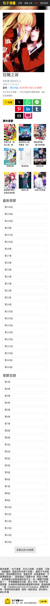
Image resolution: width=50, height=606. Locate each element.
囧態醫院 (6, 572)
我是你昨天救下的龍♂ (23, 572)
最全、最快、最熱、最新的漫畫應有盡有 (24, 603)
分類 (20, 3)
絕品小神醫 (42, 577)
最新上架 (28, 3)
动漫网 (39, 569)
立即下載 (43, 601)
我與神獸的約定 (14, 574)
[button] (19, 102)
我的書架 (44, 3)
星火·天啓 (32, 582)
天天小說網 (28, 569)
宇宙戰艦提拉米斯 (17, 582)
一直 (4, 587)
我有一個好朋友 (29, 589)
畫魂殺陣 (45, 584)
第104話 (14, 88)
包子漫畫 (16, 569)
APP (37, 3)
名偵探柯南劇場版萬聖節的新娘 (23, 584)
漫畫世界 (27, 574)
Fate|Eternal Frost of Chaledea (23, 587)
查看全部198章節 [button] (25, 550)
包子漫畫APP (17, 600)
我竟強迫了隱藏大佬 (25, 577)
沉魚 (47, 569)
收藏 (9, 102)
